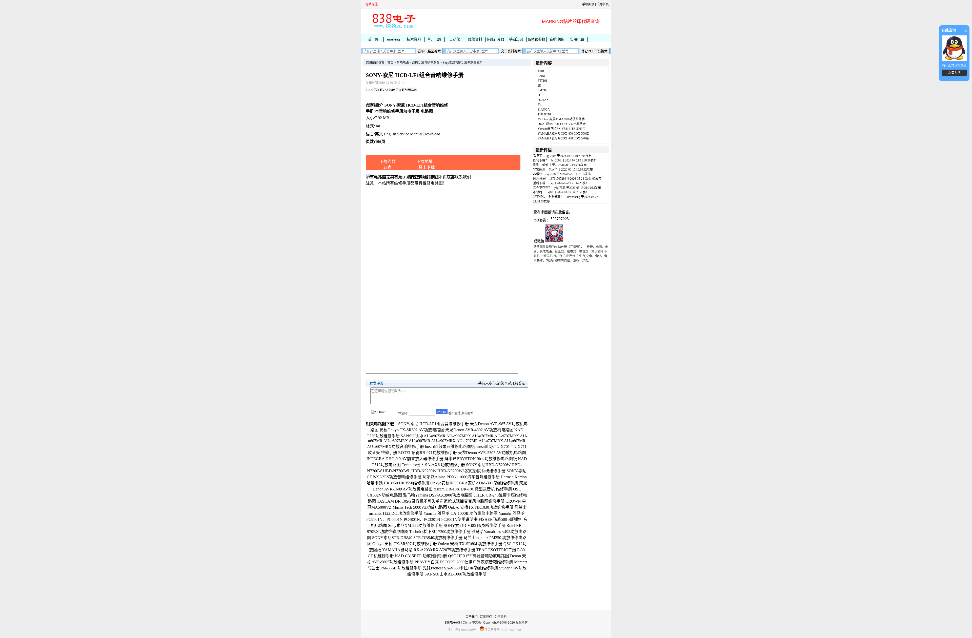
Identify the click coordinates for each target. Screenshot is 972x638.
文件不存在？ (542, 188)
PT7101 (542, 81)
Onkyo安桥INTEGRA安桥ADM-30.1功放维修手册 (474, 483)
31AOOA (544, 109)
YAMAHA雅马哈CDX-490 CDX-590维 (563, 133)
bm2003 (556, 160)
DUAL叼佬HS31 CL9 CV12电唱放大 (562, 124)
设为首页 (603, 4)
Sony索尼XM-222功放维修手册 (415, 525)
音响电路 (557, 39)
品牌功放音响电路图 (425, 63)
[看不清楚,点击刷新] (442, 411)
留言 (565, 212)
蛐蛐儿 (546, 165)
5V (539, 105)
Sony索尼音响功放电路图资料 (462, 63)
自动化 (454, 39)
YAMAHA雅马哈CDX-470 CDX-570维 (563, 138)
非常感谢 (539, 169)
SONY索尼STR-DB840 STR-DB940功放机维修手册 (417, 538)
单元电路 (434, 39)
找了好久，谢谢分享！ (548, 197)
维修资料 (475, 39)
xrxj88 (549, 192)
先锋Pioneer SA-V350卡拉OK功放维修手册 (460, 568)
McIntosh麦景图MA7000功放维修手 (561, 119)
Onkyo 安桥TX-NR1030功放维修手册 (480, 507)
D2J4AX (543, 100)
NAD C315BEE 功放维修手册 (421, 556)
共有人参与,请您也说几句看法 (501, 383)
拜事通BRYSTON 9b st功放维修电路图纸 (480, 459)
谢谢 (536, 165)
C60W (541, 76)
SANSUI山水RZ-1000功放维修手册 (455, 574)
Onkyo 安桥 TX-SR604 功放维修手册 (470, 544)
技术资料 (414, 39)
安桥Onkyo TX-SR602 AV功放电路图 (411, 430)
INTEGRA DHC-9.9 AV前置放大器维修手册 (405, 459)
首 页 (373, 39)
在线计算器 (495, 39)
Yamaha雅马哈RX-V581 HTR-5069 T (561, 129)
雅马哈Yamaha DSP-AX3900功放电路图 (437, 495)
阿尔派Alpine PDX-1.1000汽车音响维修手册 (461, 477)
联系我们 (486, 617)
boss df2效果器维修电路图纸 (450, 446)
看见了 (537, 156)
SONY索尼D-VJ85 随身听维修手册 (474, 525)
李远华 (552, 169)
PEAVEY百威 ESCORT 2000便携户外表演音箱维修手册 (464, 562)
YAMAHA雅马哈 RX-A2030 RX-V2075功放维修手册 (428, 550)
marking (393, 39)
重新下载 (539, 183)
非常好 (537, 174)
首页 (390, 63)
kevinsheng (573, 197)
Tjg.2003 (550, 156)
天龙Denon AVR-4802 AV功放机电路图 (479, 430)
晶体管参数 (536, 39)
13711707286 (557, 178)
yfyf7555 (559, 188)
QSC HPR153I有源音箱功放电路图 (478, 556)
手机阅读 (588, 4)
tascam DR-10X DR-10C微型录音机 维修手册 (473, 489)
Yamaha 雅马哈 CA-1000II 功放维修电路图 (460, 513)
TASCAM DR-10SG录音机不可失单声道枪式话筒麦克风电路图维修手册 (440, 501)
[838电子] (393, 28)
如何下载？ (540, 160)
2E (539, 85)
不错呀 (537, 192)
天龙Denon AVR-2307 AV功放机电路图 (492, 452)
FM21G (543, 90)
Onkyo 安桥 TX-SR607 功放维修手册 (404, 544)
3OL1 (541, 95)
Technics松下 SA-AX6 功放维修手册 (433, 465)
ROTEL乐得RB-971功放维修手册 (427, 452)
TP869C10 (544, 114)
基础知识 (516, 39)
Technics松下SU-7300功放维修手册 (440, 531)
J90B (541, 71)
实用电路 (577, 39)
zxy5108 (550, 174)
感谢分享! (539, 178)
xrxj (550, 183)
